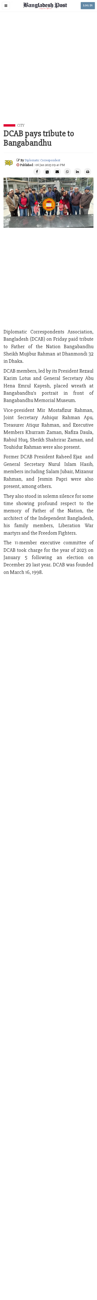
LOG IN (88, 5)
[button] (6, 5)
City (20, 125)
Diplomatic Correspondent (42, 160)
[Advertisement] (48, 73)
